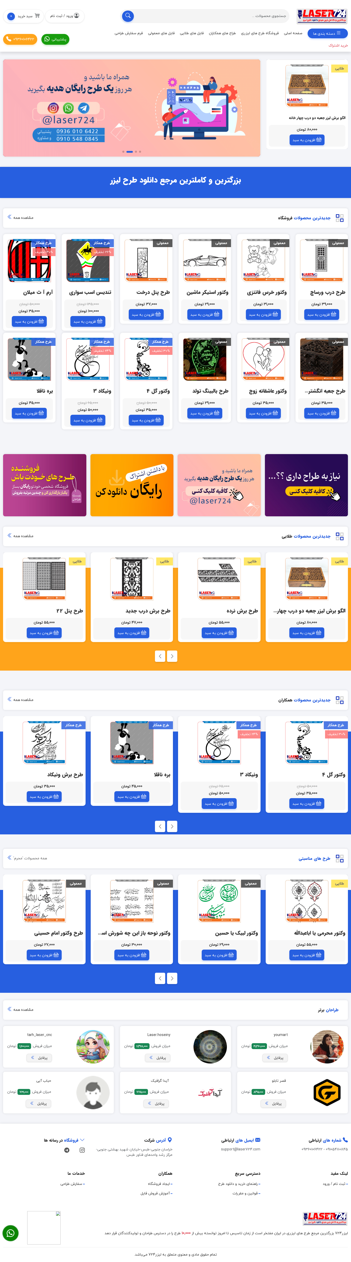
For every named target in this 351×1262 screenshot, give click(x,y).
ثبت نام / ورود (334, 1184)
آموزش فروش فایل (155, 1193)
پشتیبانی (59, 39)
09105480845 (337, 1149)
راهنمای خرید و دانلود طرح (238, 1184)
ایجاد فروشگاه (159, 1184)
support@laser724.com (240, 1149)
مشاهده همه (22, 217)
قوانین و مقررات (245, 1193)
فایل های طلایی (192, 33)
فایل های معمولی (161, 33)
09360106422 (23, 39)
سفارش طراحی (71, 1184)
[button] (23, 16)
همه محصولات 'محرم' (29, 858)
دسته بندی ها (324, 33)
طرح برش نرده (333, 118)
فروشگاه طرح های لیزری (260, 33)
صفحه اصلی (293, 33)
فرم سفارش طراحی (129, 33)
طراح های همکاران (222, 33)
